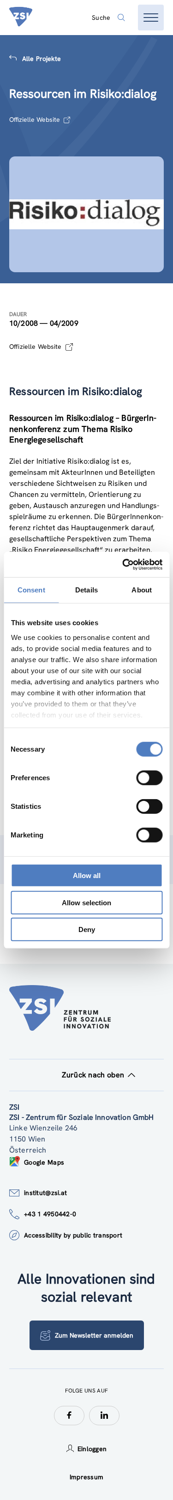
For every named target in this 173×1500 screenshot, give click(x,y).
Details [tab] (86, 590)
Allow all (87, 875)
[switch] (149, 778)
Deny (86, 929)
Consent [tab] (31, 590)
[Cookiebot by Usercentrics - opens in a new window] (123, 564)
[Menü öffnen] (151, 17)
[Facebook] (69, 1415)
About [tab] (141, 590)
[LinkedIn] (104, 1415)
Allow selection (86, 902)
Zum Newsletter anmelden (94, 1335)
